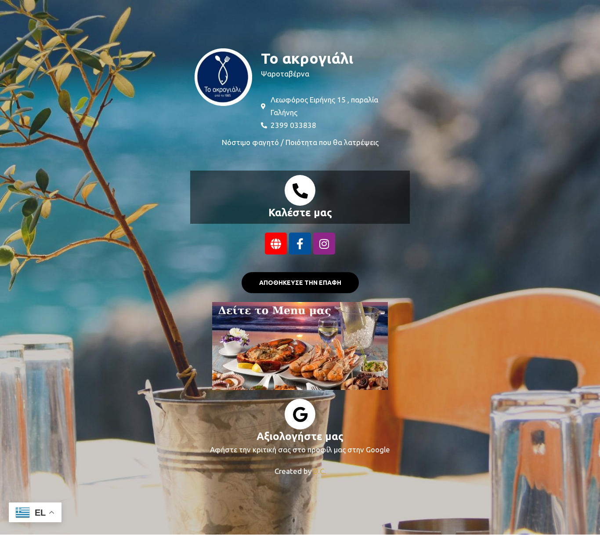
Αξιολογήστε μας (300, 436)
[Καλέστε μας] (300, 190)
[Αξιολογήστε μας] (300, 414)
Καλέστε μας (300, 212)
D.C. (319, 471)
